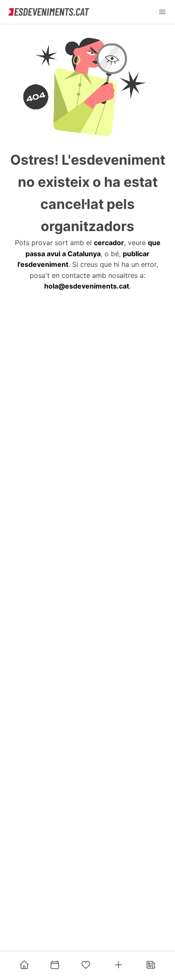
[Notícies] (151, 965)
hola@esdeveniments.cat (86, 286)
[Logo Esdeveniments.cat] (48, 12)
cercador (109, 242)
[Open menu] (162, 12)
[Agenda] (55, 965)
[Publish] (118, 965)
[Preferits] (86, 965)
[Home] (24, 965)
